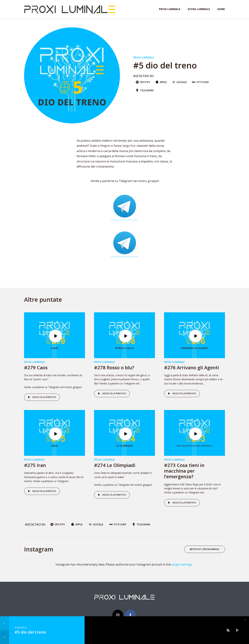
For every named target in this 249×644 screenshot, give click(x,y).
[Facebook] (130, 615)
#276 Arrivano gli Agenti (191, 367)
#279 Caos (36, 367)
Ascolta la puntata (44, 397)
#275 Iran (35, 465)
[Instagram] (117, 615)
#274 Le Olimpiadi (114, 465)
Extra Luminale (199, 9)
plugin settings (182, 564)
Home (221, 9)
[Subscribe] (228, 630)
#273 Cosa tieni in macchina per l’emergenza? (184, 471)
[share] (237, 630)
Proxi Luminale (169, 9)
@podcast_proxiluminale (204, 549)
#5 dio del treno (30, 632)
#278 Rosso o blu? (114, 367)
